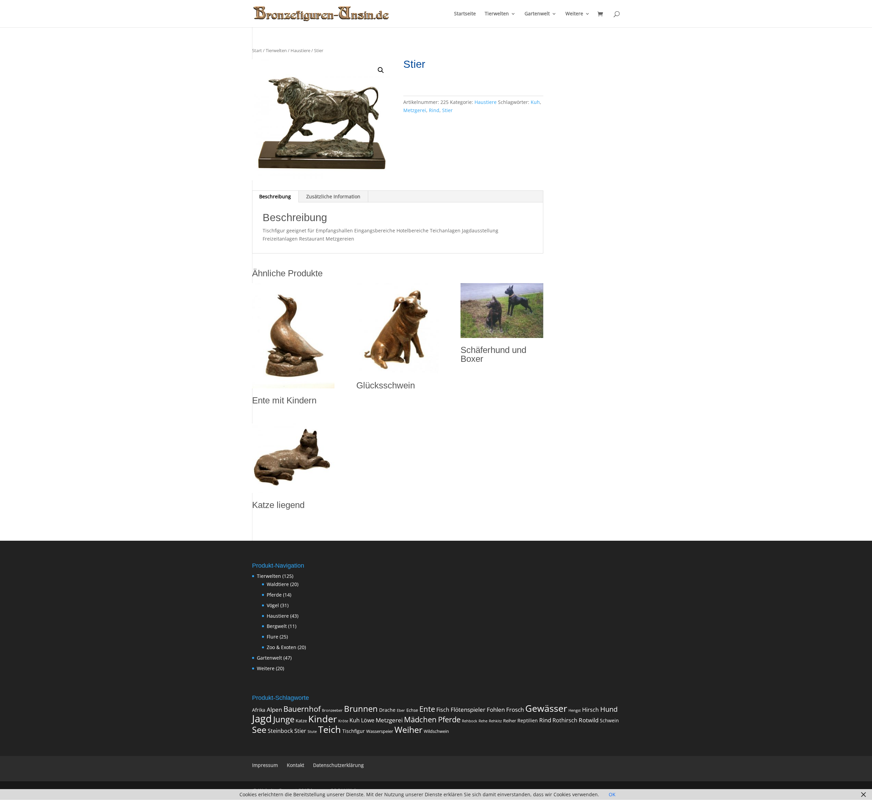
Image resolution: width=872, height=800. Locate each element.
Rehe (483, 721)
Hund (609, 709)
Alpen (274, 709)
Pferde (274, 594)
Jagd (262, 718)
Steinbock (280, 731)
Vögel (273, 605)
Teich (329, 729)
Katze (301, 721)
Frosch (515, 709)
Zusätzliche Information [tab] (333, 196)
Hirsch (590, 709)
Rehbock (469, 721)
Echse (412, 710)
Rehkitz (495, 721)
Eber (401, 710)
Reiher (509, 721)
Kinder (322, 718)
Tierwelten (497, 14)
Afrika (258, 710)
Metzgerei (414, 110)
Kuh (535, 102)
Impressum (265, 765)
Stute (312, 731)
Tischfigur (353, 731)
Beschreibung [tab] (275, 196)
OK (612, 794)
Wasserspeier (379, 731)
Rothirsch (564, 720)
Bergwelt (277, 626)
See (259, 729)
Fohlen (496, 709)
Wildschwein (436, 731)
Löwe (367, 720)
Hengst (575, 710)
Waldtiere (278, 584)
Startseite (465, 14)
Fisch (442, 709)
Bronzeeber (332, 710)
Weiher (408, 729)
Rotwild (588, 720)
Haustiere (300, 50)
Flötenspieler (468, 709)
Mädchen (420, 719)
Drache (387, 710)
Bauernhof (302, 709)
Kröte (343, 721)
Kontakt (295, 765)
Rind (434, 110)
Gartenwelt (537, 14)
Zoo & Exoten (281, 647)
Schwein (609, 720)
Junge (283, 719)
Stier (447, 110)
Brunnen (361, 708)
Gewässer (546, 708)
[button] (381, 70)
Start (257, 50)
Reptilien (527, 720)
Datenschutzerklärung (338, 765)
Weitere (574, 14)
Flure (272, 636)
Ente (427, 709)
